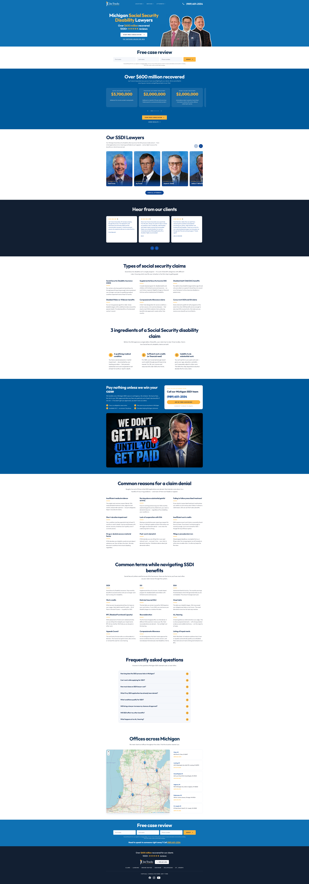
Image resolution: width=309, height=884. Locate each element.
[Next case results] (161, 111)
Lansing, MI (177, 763)
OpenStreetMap (160, 812)
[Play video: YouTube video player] (154, 440)
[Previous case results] (147, 111)
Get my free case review (183, 402)
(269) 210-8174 (177, 789)
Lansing (136, 867)
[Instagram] (154, 878)
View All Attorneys (154, 192)
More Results (153, 122)
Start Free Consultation (132, 34)
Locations (138, 3)
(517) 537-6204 (177, 767)
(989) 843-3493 (177, 756)
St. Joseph (179, 867)
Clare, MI (176, 752)
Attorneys (160, 3)
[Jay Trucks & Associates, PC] (146, 862)
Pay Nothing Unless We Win (134, 39)
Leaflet (153, 812)
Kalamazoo (168, 867)
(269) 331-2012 (177, 810)
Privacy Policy (144, 63)
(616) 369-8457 (177, 778)
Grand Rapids (147, 867)
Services (149, 3)
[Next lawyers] (201, 146)
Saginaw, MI (177, 784)
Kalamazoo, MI (178, 795)
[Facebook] (150, 878)
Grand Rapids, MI (178, 774)
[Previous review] (152, 248)
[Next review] (157, 248)
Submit (188, 59)
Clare (128, 867)
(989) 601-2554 (177, 396)
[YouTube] (158, 878)
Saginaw (158, 867)
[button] (145, 762)
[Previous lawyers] (196, 146)
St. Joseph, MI (177, 806)
